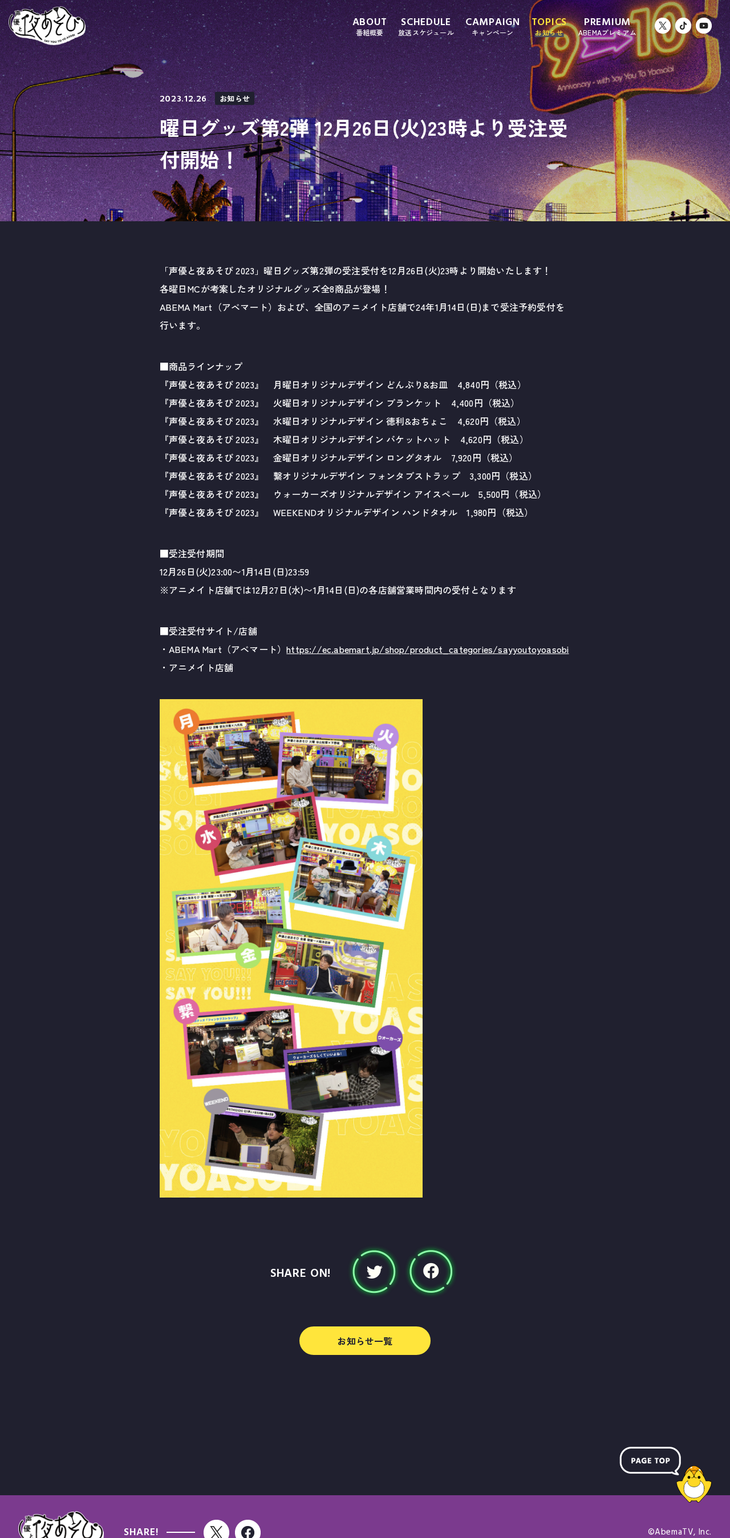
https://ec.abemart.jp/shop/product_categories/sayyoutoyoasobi (427, 649)
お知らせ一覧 (364, 1341)
